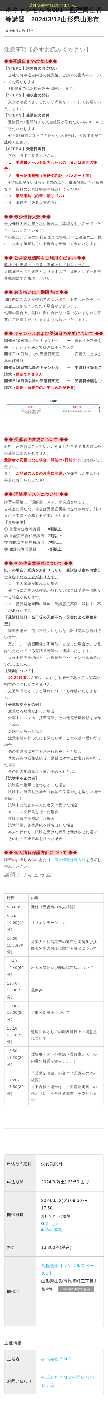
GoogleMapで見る (76, 1289)
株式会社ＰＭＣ (56, 1359)
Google (51, 1224)
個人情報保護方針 (70, 860)
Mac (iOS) (53, 1230)
